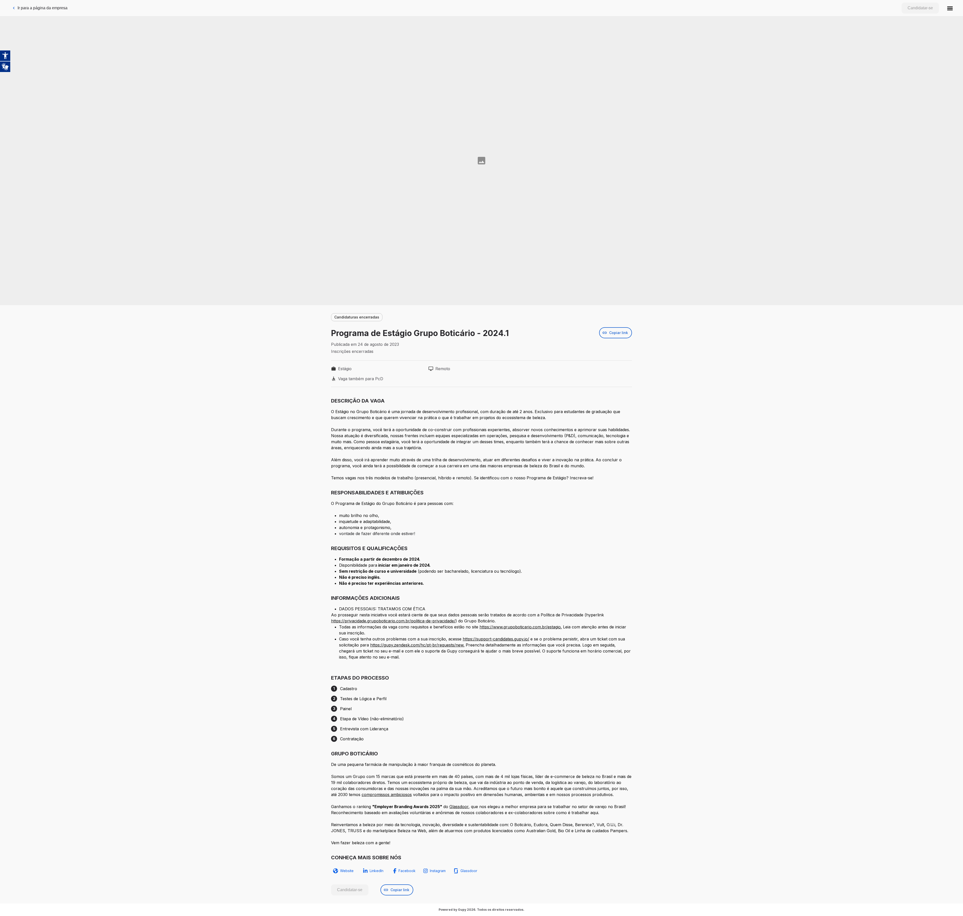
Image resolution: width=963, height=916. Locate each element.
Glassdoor (458, 806)
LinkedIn (376, 871)
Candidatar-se (920, 8)
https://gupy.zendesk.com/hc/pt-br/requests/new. (417, 644)
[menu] (950, 8)
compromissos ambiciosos (387, 794)
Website (347, 871)
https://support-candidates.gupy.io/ (496, 638)
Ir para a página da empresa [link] (42, 8)
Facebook (407, 871)
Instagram (438, 871)
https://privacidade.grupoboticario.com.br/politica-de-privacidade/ (393, 620)
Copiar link (618, 333)
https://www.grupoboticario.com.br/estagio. (520, 626)
